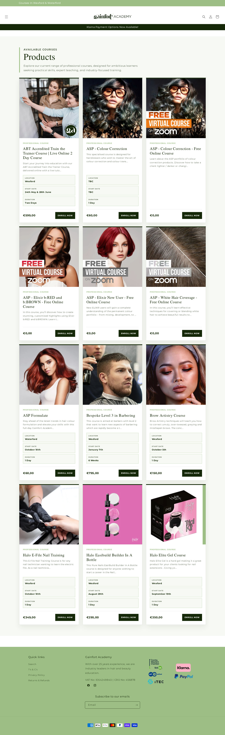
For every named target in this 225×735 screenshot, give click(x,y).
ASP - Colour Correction (106, 148)
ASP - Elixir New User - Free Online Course (110, 299)
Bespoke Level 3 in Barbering (110, 415)
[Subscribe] (136, 705)
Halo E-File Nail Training (44, 554)
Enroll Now (65, 215)
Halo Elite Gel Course (168, 554)
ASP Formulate (35, 415)
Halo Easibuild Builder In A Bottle (109, 557)
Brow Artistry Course (167, 415)
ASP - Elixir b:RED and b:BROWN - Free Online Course (43, 302)
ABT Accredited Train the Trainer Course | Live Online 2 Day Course (48, 153)
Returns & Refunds (39, 680)
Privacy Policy (36, 675)
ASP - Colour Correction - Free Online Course (175, 151)
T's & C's (33, 669)
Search (32, 664)
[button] (207, 3)
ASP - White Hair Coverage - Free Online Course (173, 299)
